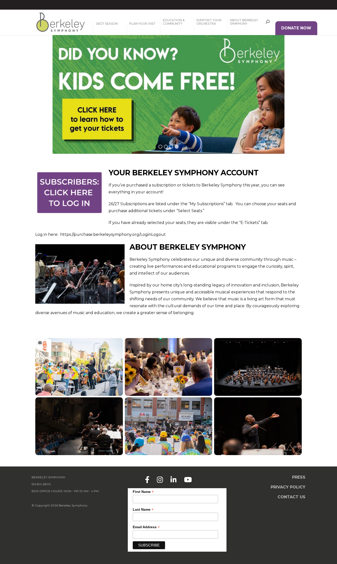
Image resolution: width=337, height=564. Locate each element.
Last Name (143, 509)
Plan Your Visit (142, 23)
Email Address (146, 527)
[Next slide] (305, 110)
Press (298, 477)
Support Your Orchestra (209, 22)
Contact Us (291, 497)
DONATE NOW (296, 28)
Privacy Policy (288, 487)
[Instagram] (160, 479)
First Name (143, 491)
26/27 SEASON (107, 23)
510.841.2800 (41, 484)
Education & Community (174, 22)
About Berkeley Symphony (244, 22)
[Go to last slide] (31, 110)
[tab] (160, 147)
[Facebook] (147, 479)
